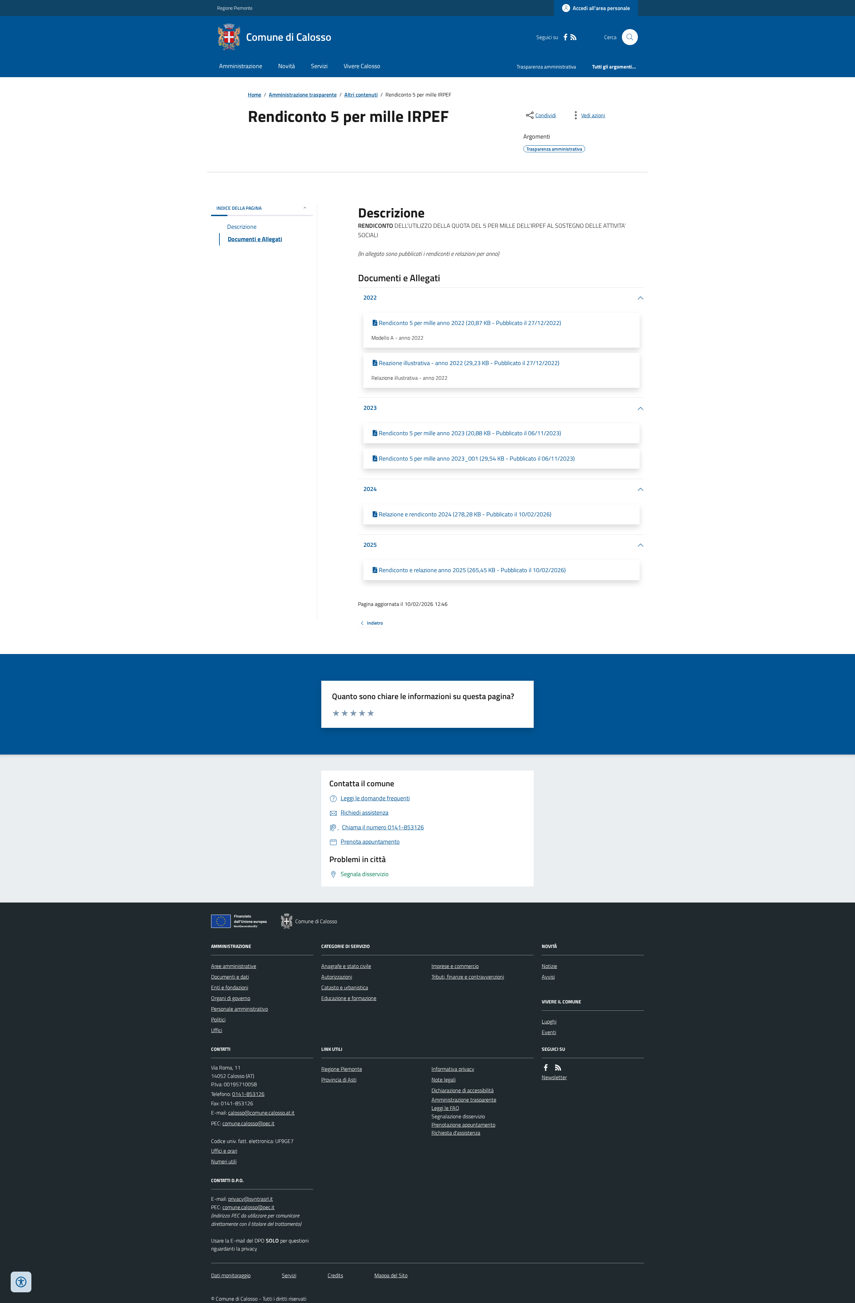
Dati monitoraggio (230, 1275)
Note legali (444, 1080)
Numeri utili (223, 1161)
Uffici (216, 1030)
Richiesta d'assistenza (456, 1133)
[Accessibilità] (21, 1282)
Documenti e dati (230, 977)
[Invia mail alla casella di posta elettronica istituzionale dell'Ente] (261, 1112)
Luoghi (549, 1021)
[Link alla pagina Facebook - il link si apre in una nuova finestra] (565, 37)
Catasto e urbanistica (344, 987)
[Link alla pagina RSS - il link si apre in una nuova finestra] (573, 37)
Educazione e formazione (348, 998)
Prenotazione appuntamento (463, 1125)
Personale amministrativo (239, 1009)
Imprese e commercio (455, 966)
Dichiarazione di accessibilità (463, 1090)
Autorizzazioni (336, 977)
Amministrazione (240, 65)
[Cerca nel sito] (627, 37)
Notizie (549, 966)
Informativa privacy (453, 1069)
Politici (218, 1019)
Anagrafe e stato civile (346, 966)
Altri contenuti (361, 95)
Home (254, 95)
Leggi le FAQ (445, 1108)
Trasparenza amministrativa (546, 66)
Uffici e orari (224, 1151)
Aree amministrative (233, 966)
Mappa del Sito (390, 1275)
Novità (286, 65)
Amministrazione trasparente (303, 95)
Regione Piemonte (234, 7)
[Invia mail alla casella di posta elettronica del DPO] (250, 1199)
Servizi (319, 65)
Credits (335, 1275)
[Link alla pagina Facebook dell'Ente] (546, 1068)
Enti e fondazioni (229, 987)
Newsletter (554, 1077)
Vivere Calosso (362, 65)
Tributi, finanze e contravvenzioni (468, 977)
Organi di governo (230, 998)
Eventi (549, 1032)
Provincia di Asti (338, 1080)
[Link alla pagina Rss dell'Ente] (558, 1068)
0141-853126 (248, 1094)
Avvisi (548, 977)
